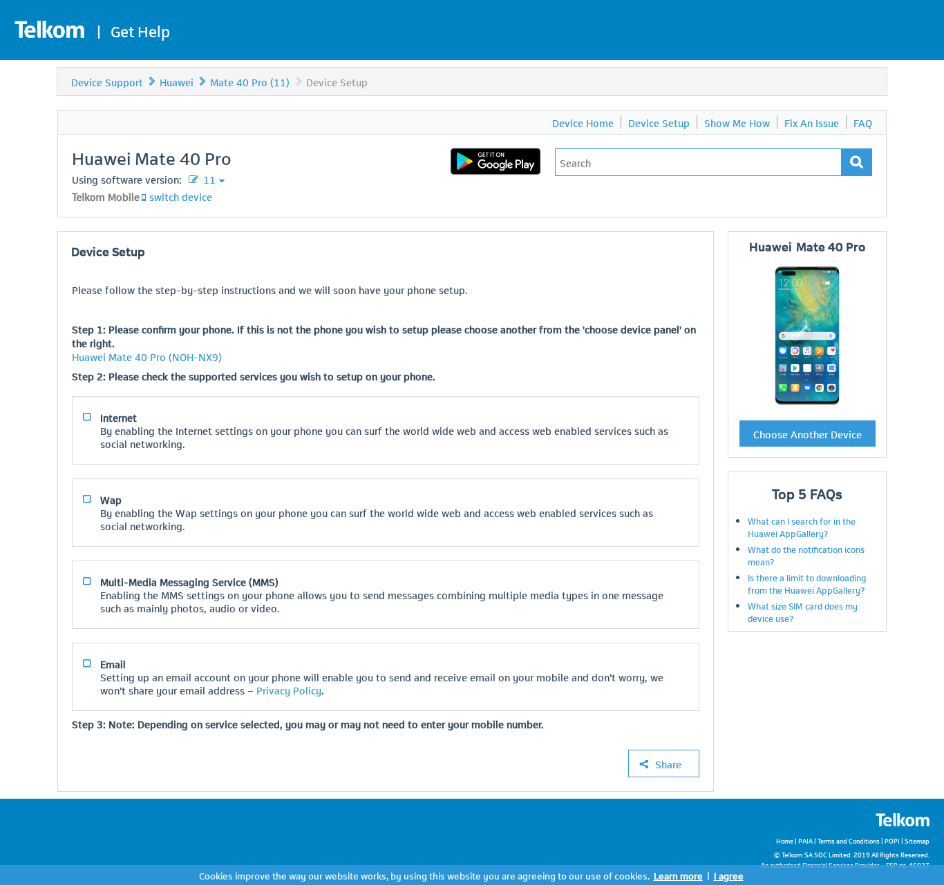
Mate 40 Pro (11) (250, 81)
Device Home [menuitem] (583, 122)
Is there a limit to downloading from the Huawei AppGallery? (807, 583)
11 (208, 179)
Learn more (678, 875)
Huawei (176, 81)
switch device (180, 196)
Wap (111, 499)
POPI (892, 840)
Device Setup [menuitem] (659, 122)
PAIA (805, 840)
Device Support (107, 81)
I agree (729, 875)
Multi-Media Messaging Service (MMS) (189, 581)
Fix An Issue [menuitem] (811, 122)
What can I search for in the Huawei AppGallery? (802, 526)
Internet (118, 417)
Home (784, 840)
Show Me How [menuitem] (737, 122)
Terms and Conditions (849, 840)
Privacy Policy (288, 690)
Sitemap (917, 840)
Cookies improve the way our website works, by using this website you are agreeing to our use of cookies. (424, 875)
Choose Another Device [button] (807, 433)
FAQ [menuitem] (862, 122)
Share (668, 763)
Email (113, 663)
